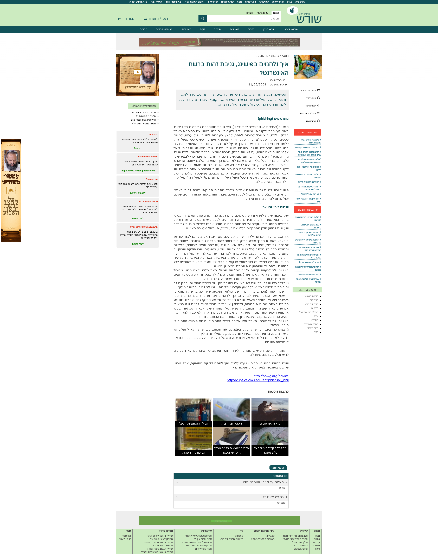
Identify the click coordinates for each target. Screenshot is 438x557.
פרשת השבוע (311, 296)
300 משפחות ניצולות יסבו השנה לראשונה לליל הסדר (309, 161)
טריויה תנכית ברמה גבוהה (160, 548)
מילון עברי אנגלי (300, 542)
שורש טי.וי (213, 2)
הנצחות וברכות (300, 545)
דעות (202, 29)
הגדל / (313, 113)
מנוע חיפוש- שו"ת (138, 2)
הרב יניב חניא (311, 304)
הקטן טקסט (304, 113)
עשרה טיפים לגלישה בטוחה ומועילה (308, 280)
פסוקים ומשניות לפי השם (199, 545)
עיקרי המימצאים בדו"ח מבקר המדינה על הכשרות (232, 450)
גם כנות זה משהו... (193, 452)
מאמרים (234, 29)
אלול (316, 316)
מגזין (289, 2)
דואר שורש (250, 2)
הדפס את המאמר (308, 90)
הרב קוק (314, 300)
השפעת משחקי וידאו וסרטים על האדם (308, 241)
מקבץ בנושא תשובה (146, 116)
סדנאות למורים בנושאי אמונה (197, 542)
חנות (239, 2)
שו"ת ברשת (262, 12)
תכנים (276, 12)
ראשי (285, 56)
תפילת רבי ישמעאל (308, 312)
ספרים (143, 29)
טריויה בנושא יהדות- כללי (160, 535)
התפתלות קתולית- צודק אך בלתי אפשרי (270, 450)
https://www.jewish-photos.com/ (138, 170)
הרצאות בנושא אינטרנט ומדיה (144, 226)
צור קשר (126, 535)
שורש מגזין (269, 29)
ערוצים (217, 29)
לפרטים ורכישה (137, 192)
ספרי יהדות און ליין (203, 539)
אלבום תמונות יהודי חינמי (295, 535)
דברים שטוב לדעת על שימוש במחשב (308, 268)
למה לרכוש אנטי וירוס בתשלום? (311, 226)
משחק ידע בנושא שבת (161, 539)
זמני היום (153, 134)
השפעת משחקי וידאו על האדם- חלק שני (310, 234)
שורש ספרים (227, 2)
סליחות (314, 308)
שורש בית (300, 2)
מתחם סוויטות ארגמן (148, 201)
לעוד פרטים (138, 218)
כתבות (251, 29)
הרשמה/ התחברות (159, 19)
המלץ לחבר (311, 98)
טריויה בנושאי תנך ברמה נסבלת (157, 552)
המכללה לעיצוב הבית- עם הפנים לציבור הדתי (309, 188)
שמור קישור (311, 121)
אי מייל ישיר (125, 539)
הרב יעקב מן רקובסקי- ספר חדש (308, 200)
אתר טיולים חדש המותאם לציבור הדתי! (309, 256)
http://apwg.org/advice (271, 376)
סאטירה (186, 29)
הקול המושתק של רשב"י (193, 423)
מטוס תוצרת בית (232, 423)
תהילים (314, 320)
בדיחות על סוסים (270, 423)
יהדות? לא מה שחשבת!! (309, 262)
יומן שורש (264, 2)
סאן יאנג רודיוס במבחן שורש (307, 147)
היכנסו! (137, 148)
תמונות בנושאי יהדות (148, 156)
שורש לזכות (278, 2)
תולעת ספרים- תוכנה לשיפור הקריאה (308, 176)
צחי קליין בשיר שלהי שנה (143, 119)
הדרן (316, 332)
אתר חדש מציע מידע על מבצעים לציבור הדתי (310, 249)
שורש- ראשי (291, 29)
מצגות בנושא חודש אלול (144, 123)
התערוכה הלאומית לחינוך (308, 181)
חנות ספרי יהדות (203, 548)
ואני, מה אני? (152, 179)
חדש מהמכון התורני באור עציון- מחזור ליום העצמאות (309, 153)
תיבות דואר (129, 19)
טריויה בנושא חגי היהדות (144, 112)
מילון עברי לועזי (173, 2)
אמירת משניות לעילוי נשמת (198, 535)
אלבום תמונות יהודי (194, 2)
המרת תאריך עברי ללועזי (295, 539)
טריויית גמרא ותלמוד (163, 545)
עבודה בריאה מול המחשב (308, 274)
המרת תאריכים (311, 324)
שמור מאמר (311, 105)
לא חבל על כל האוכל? (310, 194)
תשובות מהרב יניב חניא (262, 539)
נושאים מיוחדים (164, 29)
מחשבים (262, 56)
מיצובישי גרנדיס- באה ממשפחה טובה (311, 141)
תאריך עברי (156, 2)
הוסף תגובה (277, 467)
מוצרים (249, 12)
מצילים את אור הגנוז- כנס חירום (309, 168)
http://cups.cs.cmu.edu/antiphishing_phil (258, 380)
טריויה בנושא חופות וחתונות (158, 542)
